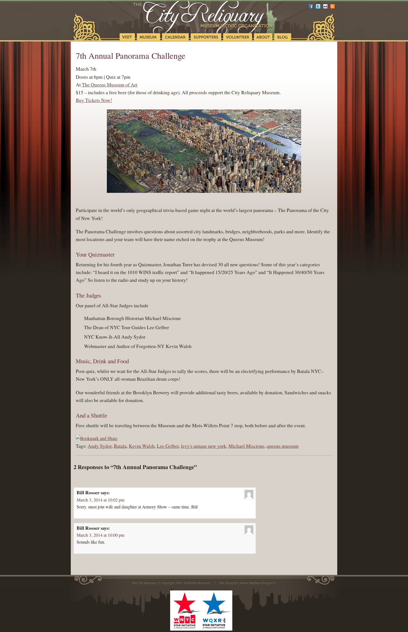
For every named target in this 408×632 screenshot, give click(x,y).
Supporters (206, 37)
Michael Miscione (246, 445)
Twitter (318, 6)
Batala (120, 445)
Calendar (175, 37)
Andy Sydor (100, 445)
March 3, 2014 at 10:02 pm (100, 500)
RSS (332, 6)
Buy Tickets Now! (94, 100)
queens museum (283, 445)
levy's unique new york (203, 445)
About (263, 37)
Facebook (311, 6)
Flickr (325, 6)
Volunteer (237, 37)
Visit (127, 37)
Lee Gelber (168, 445)
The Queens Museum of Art (109, 84)
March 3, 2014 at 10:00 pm (100, 535)
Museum (148, 37)
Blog (282, 37)
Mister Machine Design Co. (258, 582)
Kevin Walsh (142, 445)
